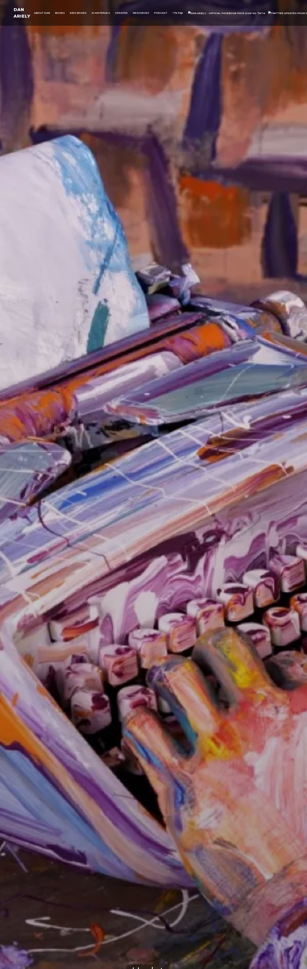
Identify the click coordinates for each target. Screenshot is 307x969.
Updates (121, 12)
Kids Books (78, 12)
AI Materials (101, 12)
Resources (141, 12)
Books (60, 12)
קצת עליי (178, 12)
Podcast (160, 12)
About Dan (42, 12)
